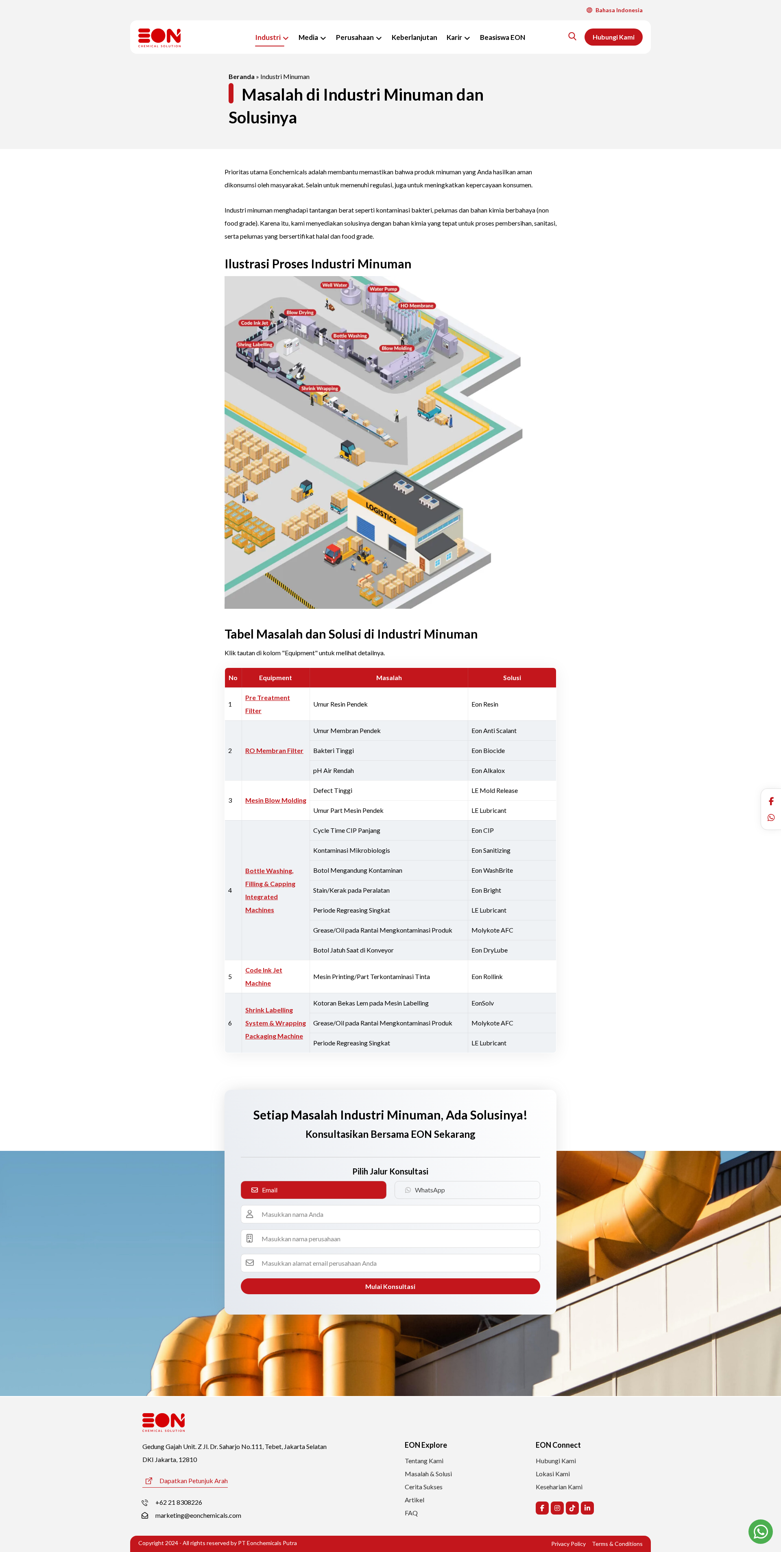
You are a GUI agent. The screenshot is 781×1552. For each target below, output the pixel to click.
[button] (771, 801)
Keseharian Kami (559, 1487)
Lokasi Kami (553, 1473)
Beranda (242, 76)
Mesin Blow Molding (275, 800)
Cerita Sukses (424, 1487)
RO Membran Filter (274, 750)
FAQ (411, 1513)
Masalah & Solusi (428, 1473)
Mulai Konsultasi (390, 1286)
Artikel (414, 1500)
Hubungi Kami (556, 1460)
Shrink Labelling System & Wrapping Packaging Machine (275, 1023)
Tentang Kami (424, 1460)
